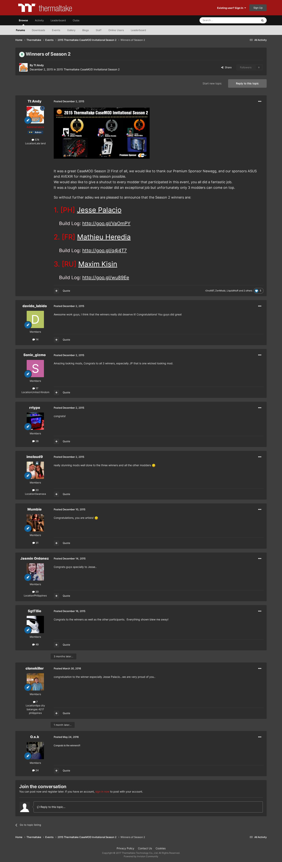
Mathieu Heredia (104, 237)
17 (36, 388)
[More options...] (260, 101)
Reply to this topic (247, 83)
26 (37, 441)
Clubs (76, 20)
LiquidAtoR (232, 290)
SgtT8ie (34, 611)
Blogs (85, 30)
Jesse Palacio (99, 210)
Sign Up (258, 7)
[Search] (262, 20)
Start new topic (212, 83)
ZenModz (220, 290)
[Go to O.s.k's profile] (35, 750)
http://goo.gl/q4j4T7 (104, 250)
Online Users (116, 30)
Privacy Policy (125, 848)
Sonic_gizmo (34, 355)
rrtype (34, 408)
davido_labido (34, 306)
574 (36, 139)
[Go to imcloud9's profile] (35, 470)
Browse (23, 20)
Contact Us (145, 848)
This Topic (247, 20)
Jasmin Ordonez (34, 558)
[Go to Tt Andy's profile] (23, 67)
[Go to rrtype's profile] (35, 421)
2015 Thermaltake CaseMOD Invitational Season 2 (88, 69)
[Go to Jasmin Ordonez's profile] (35, 572)
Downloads (38, 30)
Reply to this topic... (52, 806)
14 (36, 339)
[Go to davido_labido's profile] (35, 319)
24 (37, 770)
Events (56, 30)
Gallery (71, 30)
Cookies (161, 848)
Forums (20, 30)
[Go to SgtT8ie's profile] (35, 624)
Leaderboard (138, 30)
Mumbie (34, 509)
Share (227, 67)
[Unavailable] (102, 132)
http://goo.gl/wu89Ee (105, 277)
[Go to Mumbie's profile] (35, 522)
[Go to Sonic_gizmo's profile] (35, 368)
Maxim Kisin (97, 264)
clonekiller (35, 668)
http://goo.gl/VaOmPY (106, 223)
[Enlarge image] (154, 465)
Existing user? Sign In (230, 7)
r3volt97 (209, 290)
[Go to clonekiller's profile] (35, 681)
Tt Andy (39, 65)
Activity (39, 20)
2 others (248, 290)
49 (37, 644)
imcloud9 (34, 457)
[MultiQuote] (56, 291)
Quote (66, 290)
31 (36, 542)
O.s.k (34, 737)
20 (37, 490)
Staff (98, 30)
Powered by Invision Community (141, 856)
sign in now (102, 791)
